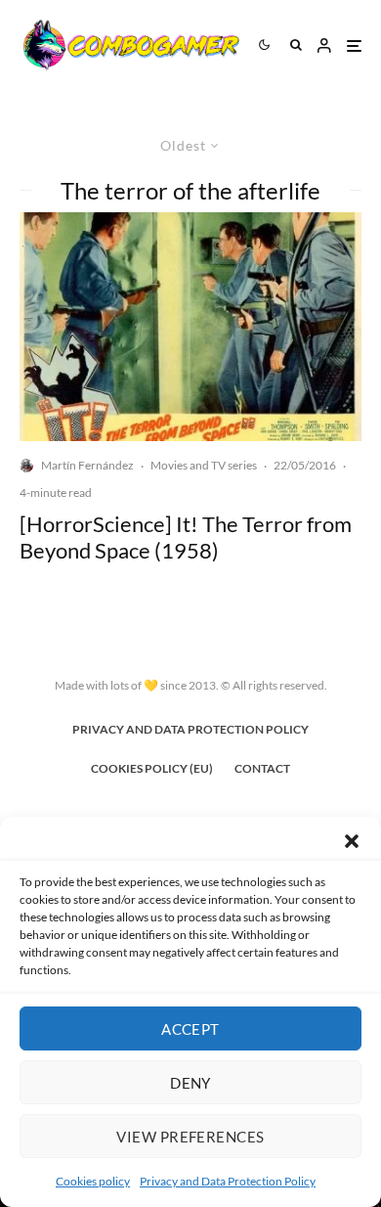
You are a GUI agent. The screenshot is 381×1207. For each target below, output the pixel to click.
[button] (351, 841)
